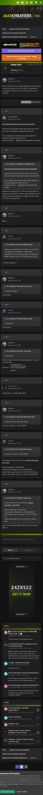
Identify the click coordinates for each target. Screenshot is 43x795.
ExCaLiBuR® (13, 117)
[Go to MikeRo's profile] (6, 740)
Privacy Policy (23, 780)
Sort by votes (26, 102)
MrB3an (20, 70)
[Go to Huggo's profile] (6, 663)
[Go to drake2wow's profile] (4, 387)
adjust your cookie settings (9, 784)
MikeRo (10, 743)
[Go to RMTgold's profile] (6, 731)
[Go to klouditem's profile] (6, 645)
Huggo (12, 665)
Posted (14, 81)
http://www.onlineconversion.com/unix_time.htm (18, 124)
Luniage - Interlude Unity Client (19, 663)
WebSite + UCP (13, 724)
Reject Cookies (21, 792)
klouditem (13, 648)
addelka (10, 726)
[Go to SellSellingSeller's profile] (6, 686)
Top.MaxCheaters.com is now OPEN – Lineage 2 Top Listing (21, 57)
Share (11, 550)
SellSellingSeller (15, 687)
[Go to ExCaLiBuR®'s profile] (4, 118)
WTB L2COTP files (14, 717)
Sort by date (36, 102)
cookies (2, 782)
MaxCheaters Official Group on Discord (21, 51)
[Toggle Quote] (5, 164)
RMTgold (11, 734)
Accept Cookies (8, 792)
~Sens (10, 236)
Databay (13, 636)
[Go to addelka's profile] (6, 724)
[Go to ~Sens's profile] (4, 237)
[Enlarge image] (18, 367)
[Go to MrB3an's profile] (4, 80)
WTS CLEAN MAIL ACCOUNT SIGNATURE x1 (23, 673)
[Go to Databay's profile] (6, 632)
